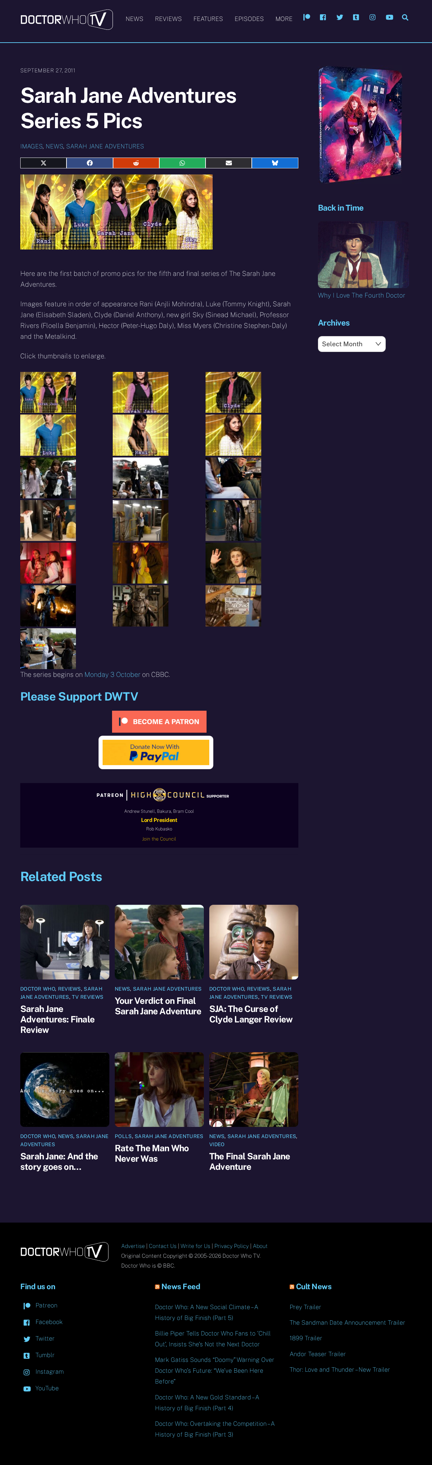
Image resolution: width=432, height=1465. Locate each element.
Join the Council (159, 839)
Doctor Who (37, 989)
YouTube (46, 1388)
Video (217, 1144)
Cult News (314, 1286)
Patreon (45, 1305)
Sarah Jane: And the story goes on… (59, 1161)
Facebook (48, 1321)
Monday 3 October (112, 674)
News (134, 18)
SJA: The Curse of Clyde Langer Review (251, 1013)
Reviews (168, 18)
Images (31, 146)
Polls (123, 1136)
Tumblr (44, 1354)
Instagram (49, 1371)
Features (208, 18)
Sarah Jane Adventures (105, 146)
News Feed (180, 1286)
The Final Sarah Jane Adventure (249, 1161)
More (284, 18)
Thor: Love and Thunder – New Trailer (340, 1369)
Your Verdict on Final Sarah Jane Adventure (158, 1005)
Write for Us (195, 1246)
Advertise (133, 1246)
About (260, 1246)
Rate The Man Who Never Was (152, 1153)
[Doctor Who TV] (66, 26)
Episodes (249, 18)
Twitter (44, 1338)
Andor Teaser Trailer (318, 1353)
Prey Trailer (305, 1306)
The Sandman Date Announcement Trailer (347, 1322)
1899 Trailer (306, 1338)
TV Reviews (87, 997)
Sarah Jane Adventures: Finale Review (57, 1019)
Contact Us (163, 1246)
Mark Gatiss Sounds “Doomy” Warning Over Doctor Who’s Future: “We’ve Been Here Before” (214, 1370)
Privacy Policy (231, 1246)
